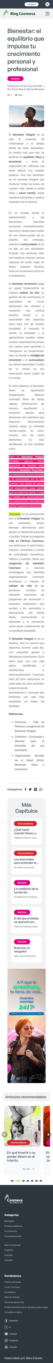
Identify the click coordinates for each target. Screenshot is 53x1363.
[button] (10, 1026)
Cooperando (10, 1231)
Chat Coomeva (12, 1287)
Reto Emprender (12, 1245)
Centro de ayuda (12, 1282)
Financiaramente (12, 1236)
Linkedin (13, 1347)
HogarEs (8, 1250)
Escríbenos (10, 1292)
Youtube (13, 1333)
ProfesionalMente (13, 1226)
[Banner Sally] (26, 1026)
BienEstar (15, 78)
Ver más (26, 1169)
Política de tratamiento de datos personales (26, 1307)
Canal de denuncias (14, 1302)
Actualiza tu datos (13, 1312)
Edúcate (8, 1255)
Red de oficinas (12, 1297)
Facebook (13, 1320)
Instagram (13, 1340)
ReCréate (9, 1221)
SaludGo (8, 1260)
